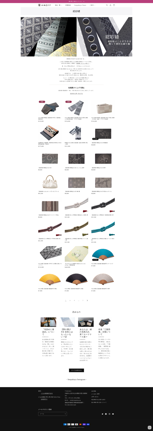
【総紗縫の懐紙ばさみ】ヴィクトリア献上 (48, 215)
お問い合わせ (94, 396)
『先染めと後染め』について (48, 331)
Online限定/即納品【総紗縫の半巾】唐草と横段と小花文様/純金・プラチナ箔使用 (76, 118)
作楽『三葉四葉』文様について (104, 331)
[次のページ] (87, 300)
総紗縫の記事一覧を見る (76, 93)
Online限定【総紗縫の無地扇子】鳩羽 (100, 288)
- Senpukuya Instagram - (76, 379)
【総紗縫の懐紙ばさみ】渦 (44, 167)
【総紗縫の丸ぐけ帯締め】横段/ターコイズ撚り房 (103, 239)
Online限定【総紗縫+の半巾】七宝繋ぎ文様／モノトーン (50, 264)
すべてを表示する (76, 370)
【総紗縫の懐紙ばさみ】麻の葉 (72, 191)
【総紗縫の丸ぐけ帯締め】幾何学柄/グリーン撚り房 (76, 239)
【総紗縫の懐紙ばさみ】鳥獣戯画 (99, 142)
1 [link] (65, 300)
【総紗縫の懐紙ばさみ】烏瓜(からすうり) (101, 191)
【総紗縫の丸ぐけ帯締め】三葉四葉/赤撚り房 (102, 215)
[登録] (65, 414)
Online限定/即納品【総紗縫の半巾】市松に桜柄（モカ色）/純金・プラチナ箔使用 (103, 118)
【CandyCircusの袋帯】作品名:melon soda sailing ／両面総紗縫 (75, 264)
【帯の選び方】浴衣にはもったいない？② (67, 333)
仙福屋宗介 (44, 399)
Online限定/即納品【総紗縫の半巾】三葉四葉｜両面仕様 (49, 118)
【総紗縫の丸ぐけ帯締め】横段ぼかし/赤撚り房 (76, 215)
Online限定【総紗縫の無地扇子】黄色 (47, 288)
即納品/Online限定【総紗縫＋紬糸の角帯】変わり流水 (76, 143)
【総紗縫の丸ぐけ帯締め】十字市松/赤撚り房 (49, 238)
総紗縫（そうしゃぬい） (82, 63)
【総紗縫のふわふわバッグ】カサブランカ (48, 191)
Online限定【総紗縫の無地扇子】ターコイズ (102, 263)
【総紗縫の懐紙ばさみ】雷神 (98, 167)
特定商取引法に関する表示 (98, 399)
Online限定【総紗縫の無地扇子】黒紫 (74, 288)
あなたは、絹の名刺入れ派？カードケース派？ (86, 333)
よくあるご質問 (95, 394)
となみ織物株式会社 (47, 393)
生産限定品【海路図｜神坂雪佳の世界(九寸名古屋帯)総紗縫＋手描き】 (49, 143)
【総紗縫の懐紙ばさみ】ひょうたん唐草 (74, 167)
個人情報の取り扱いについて (99, 402)
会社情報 (93, 391)
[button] (107, 5)
